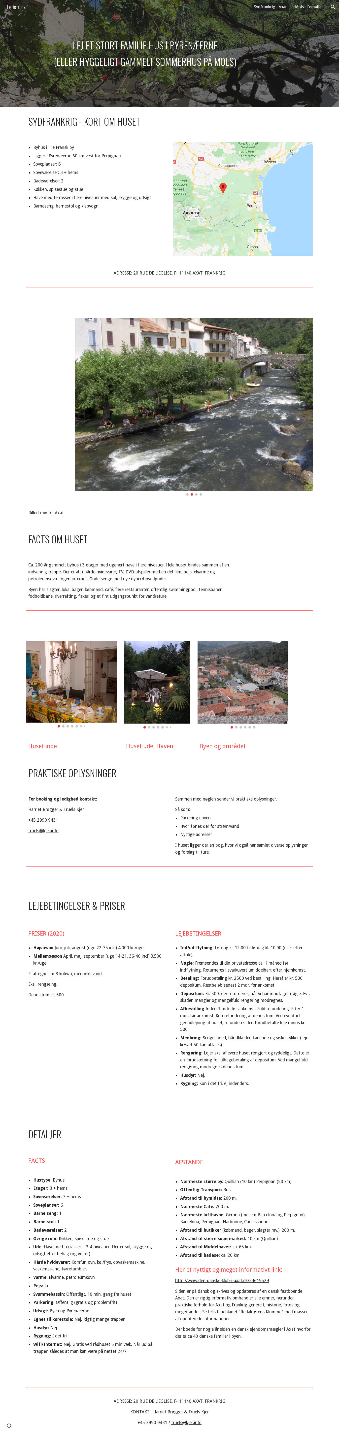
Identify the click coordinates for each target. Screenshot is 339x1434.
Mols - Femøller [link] (309, 6)
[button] (333, 7)
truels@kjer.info (43, 830)
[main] (145, 53)
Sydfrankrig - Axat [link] (270, 6)
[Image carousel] (194, 407)
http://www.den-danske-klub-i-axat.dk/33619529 (222, 1280)
